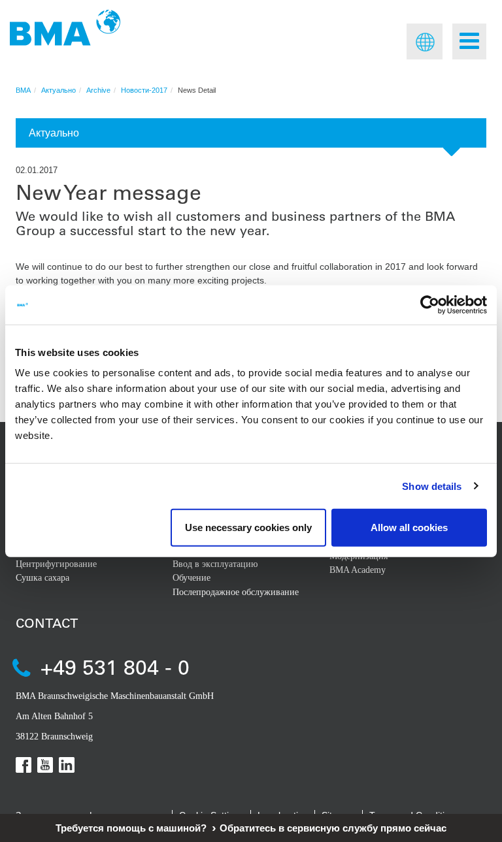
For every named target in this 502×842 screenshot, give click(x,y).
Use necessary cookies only (248, 527)
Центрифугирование (56, 564)
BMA (23, 90)
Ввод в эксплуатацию (215, 564)
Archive (98, 90)
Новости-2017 (144, 90)
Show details (431, 485)
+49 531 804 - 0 (115, 666)
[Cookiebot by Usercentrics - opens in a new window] (430, 304)
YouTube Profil (45, 765)
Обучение (191, 578)
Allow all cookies (409, 527)
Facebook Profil (23, 765)
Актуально (58, 90)
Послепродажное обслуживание (236, 592)
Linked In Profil (67, 765)
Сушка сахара (42, 578)
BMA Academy (357, 570)
